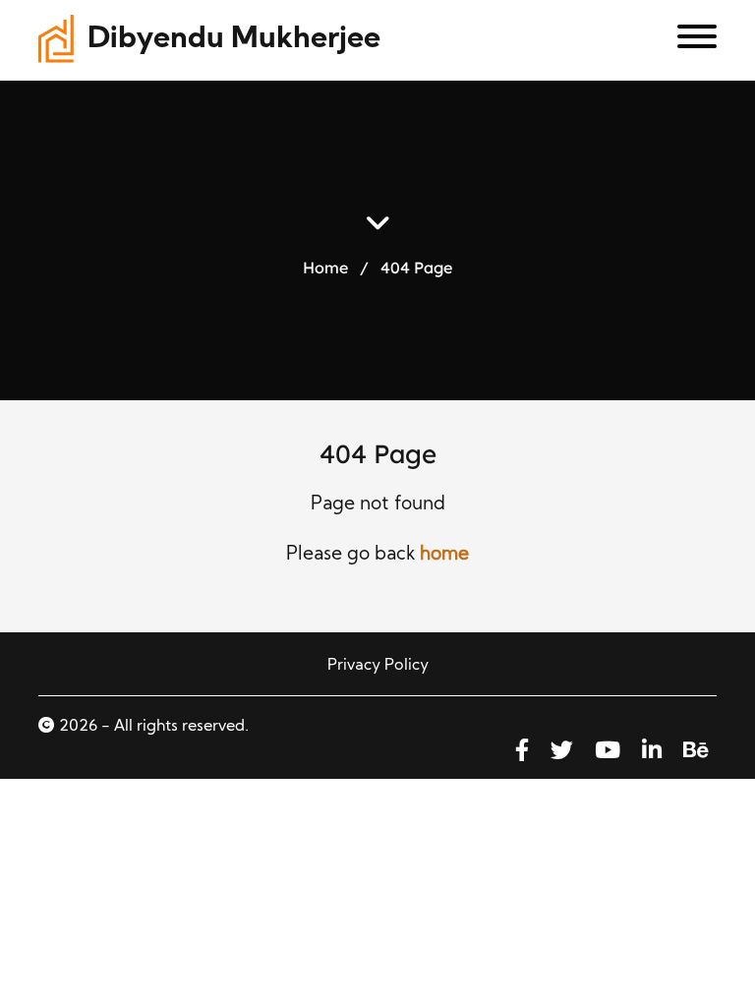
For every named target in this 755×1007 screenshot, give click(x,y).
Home (325, 266)
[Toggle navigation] (690, 40)
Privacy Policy (378, 666)
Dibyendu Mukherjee (233, 40)
